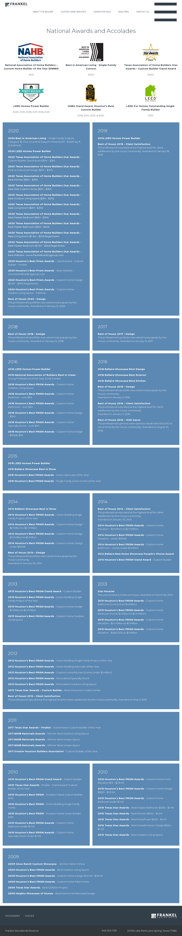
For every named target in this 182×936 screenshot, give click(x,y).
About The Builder (43, 12)
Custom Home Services (73, 12)
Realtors (123, 12)
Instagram (12, 915)
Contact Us (142, 12)
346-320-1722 (109, 930)
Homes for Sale (102, 12)
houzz (29, 915)
